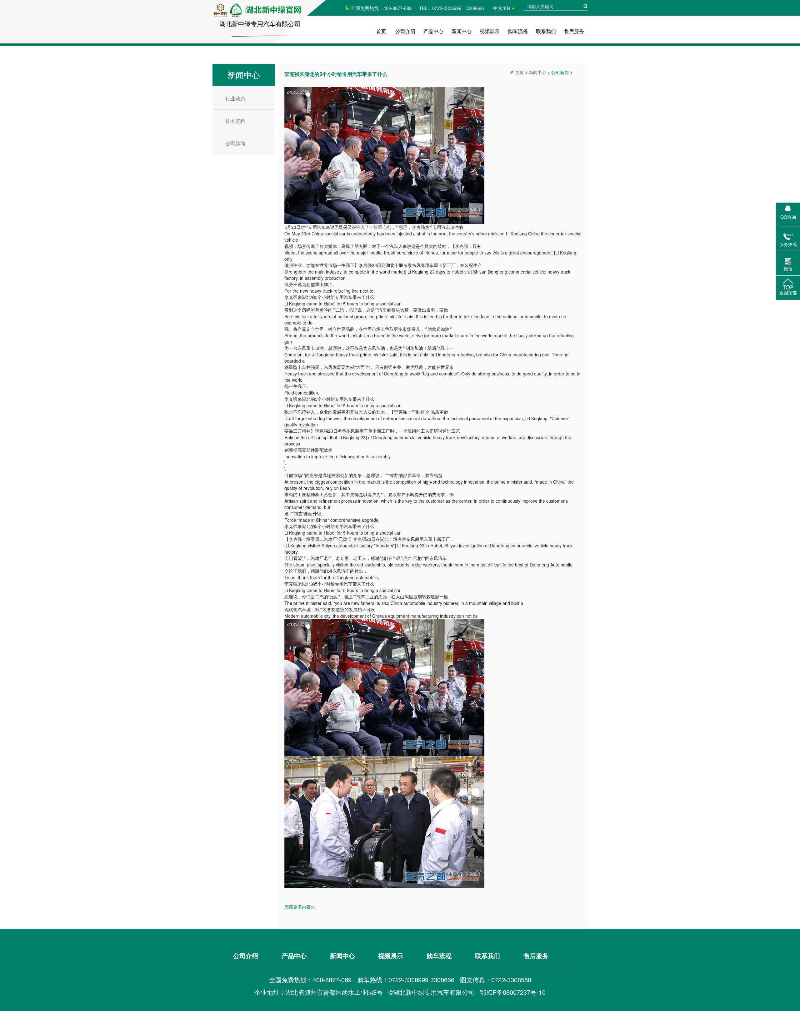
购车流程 (518, 31)
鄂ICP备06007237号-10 (513, 992)
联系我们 (546, 31)
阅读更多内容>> (300, 906)
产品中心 (433, 31)
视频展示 (490, 31)
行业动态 (235, 98)
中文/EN (501, 8)
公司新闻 (235, 143)
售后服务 (574, 31)
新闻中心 (462, 31)
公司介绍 (405, 31)
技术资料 (235, 120)
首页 (381, 31)
